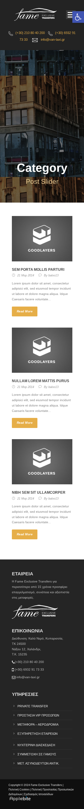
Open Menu (71, 14)
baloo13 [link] (53, 275)
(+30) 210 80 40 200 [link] (30, 33)
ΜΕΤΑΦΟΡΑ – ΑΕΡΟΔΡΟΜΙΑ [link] (37, 724)
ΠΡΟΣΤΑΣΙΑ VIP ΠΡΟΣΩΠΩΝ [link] (38, 715)
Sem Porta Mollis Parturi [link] (38, 269)
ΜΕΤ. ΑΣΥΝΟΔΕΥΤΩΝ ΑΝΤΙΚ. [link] (38, 763)
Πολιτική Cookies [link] (19, 789)
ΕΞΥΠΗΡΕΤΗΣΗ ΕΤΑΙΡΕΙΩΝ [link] (37, 733)
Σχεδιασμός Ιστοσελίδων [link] (38, 794)
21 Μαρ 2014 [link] (25, 275)
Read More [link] (25, 311)
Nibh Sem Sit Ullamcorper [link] (38, 492)
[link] (78, 17)
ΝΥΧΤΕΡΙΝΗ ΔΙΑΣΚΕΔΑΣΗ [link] (36, 745)
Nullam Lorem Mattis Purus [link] (40, 381)
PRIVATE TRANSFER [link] (32, 706)
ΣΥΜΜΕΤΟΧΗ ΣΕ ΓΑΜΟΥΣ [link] (36, 754)
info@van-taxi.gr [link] (53, 39)
